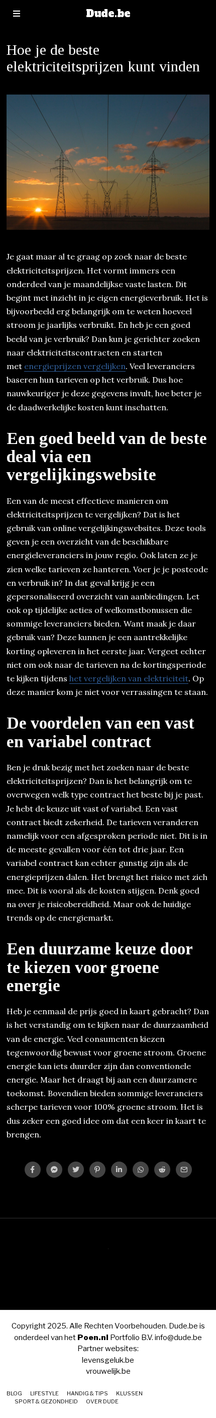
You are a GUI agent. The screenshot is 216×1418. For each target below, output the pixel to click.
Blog (14, 1393)
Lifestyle (44, 1393)
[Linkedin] (119, 1170)
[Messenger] (54, 1170)
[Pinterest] (97, 1170)
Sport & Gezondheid (46, 1401)
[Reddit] (162, 1170)
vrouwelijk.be (108, 1371)
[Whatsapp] (141, 1170)
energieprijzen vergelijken (75, 366)
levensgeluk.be (108, 1360)
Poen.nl (93, 1337)
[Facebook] (33, 1170)
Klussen (129, 1393)
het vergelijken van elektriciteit (128, 678)
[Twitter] (76, 1170)
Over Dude (102, 1401)
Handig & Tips (87, 1393)
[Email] (184, 1170)
